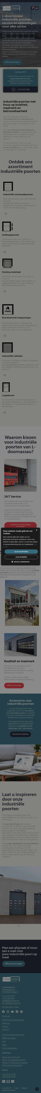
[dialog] (20, 546)
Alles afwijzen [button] (21, 557)
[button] (20, 562)
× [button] (36, 530)
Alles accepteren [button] (21, 551)
